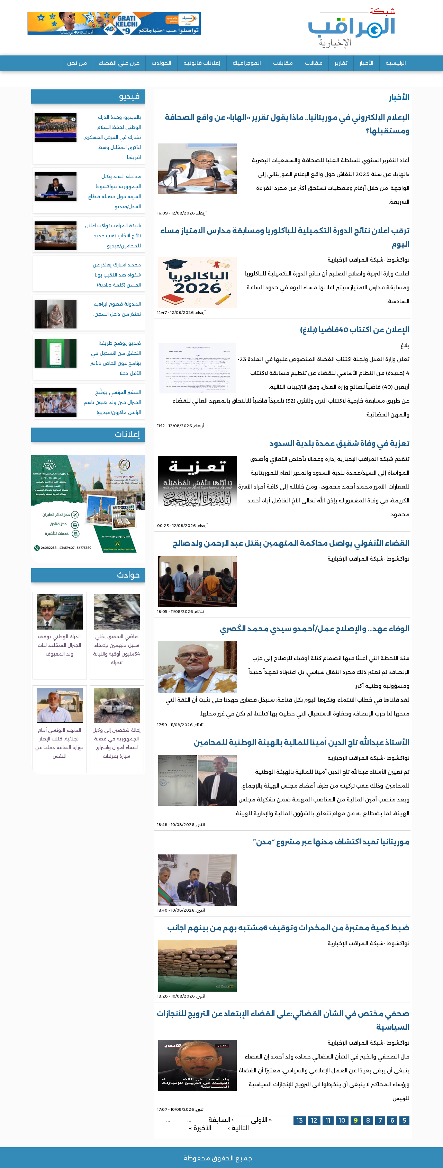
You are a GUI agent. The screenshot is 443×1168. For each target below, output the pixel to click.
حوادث (128, 575)
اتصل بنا (395, 78)
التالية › (238, 1128)
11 (328, 1120)
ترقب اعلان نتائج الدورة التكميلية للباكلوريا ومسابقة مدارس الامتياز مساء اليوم (284, 237)
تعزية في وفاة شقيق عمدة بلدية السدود (339, 443)
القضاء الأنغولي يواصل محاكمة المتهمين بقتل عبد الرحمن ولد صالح (291, 543)
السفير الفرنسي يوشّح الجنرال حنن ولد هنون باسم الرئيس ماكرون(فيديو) (112, 402)
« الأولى (261, 1119)
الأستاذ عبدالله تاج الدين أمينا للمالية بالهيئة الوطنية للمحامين (301, 742)
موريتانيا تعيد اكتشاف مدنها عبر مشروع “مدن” (331, 842)
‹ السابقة (221, 1119)
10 (342, 1120)
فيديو (129, 96)
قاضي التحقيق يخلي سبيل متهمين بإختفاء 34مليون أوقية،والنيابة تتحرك (116, 649)
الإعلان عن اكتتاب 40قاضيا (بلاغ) (354, 330)
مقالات (314, 63)
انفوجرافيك (247, 63)
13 (300, 1120)
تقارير (341, 63)
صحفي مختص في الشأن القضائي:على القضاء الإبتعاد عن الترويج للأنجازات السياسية (283, 1020)
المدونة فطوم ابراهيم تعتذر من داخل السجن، (117, 309)
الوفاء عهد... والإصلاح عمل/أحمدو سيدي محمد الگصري (314, 629)
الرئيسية (396, 63)
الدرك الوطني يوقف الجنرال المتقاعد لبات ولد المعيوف (59, 645)
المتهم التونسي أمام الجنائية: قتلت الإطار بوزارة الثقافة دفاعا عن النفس (59, 743)
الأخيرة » (200, 1128)
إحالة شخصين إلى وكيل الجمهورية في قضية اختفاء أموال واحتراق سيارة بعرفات (116, 743)
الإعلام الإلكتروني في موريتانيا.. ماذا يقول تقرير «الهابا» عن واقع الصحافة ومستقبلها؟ (287, 124)
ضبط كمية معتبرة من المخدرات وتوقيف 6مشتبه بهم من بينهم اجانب (288, 928)
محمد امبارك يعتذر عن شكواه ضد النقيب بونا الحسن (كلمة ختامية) (117, 275)
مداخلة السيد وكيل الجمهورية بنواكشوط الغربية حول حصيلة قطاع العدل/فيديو (114, 191)
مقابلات (283, 63)
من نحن (77, 63)
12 (314, 1120)
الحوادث (161, 63)
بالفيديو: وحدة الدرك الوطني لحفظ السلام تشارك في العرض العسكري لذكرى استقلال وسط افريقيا (112, 137)
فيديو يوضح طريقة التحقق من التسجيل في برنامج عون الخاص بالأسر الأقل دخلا (115, 358)
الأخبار (366, 63)
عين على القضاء (119, 63)
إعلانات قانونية (201, 63)
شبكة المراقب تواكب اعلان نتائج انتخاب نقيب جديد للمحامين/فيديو (113, 235)
